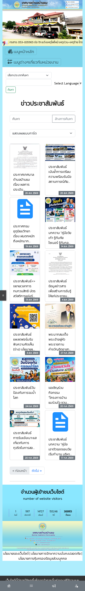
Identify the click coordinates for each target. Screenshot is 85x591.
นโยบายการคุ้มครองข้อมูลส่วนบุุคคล (42, 558)
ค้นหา (11, 90)
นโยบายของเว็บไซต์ (16, 553)
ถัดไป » (37, 470)
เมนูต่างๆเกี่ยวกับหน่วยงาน (35, 62)
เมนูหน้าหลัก (23, 52)
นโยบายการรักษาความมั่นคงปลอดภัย (56, 553)
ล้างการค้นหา (64, 118)
